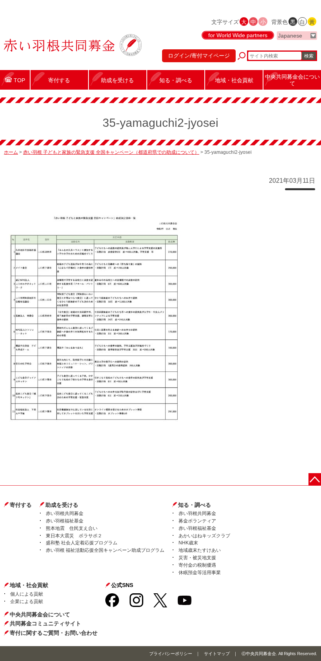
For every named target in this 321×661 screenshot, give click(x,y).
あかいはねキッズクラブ (204, 536)
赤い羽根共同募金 (64, 513)
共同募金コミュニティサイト (45, 623)
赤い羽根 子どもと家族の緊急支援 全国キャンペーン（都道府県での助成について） (111, 152)
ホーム (11, 152)
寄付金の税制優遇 (197, 565)
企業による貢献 (26, 601)
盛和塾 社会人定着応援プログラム (81, 543)
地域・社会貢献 (29, 585)
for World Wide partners (237, 35)
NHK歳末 (188, 543)
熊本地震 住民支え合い (71, 528)
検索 (309, 56)
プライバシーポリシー (170, 653)
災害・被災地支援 (197, 557)
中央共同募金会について (40, 614)
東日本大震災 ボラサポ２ (74, 536)
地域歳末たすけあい (200, 550)
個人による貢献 (26, 594)
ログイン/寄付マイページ (199, 55)
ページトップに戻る (314, 479)
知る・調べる (194, 505)
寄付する (21, 505)
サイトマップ (217, 653)
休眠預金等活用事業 (200, 572)
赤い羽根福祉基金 (64, 521)
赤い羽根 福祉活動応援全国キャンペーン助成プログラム (105, 550)
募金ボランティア (197, 521)
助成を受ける (61, 505)
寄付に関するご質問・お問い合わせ (53, 633)
